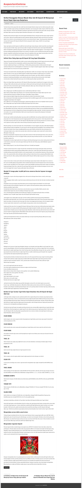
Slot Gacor (4, 11)
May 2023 (62, 134)
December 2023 (63, 132)
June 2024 (62, 122)
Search (60, 17)
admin (11, 23)
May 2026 (62, 83)
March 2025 (62, 107)
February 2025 (63, 109)
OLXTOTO (45, 485)
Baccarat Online (63, 147)
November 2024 (63, 114)
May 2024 (62, 124)
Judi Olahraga (30, 11)
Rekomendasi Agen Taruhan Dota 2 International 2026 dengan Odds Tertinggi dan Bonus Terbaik (68, 50)
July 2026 (62, 80)
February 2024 (63, 129)
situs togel (61, 176)
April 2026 (62, 85)
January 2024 (63, 131)
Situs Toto (61, 169)
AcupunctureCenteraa (15, 4)
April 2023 (62, 136)
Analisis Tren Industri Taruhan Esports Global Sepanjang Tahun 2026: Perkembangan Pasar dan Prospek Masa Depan (68, 38)
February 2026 (63, 88)
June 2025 (62, 102)
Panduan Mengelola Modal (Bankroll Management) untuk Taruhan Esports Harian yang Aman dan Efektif (68, 44)
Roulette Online (40, 11)
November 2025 (63, 94)
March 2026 (62, 87)
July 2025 (62, 100)
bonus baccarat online (62, 11)
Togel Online (63, 162)
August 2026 (63, 78)
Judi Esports (21, 11)
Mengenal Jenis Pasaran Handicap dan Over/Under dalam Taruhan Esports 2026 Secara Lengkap (67, 55)
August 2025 (63, 99)
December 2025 (63, 92)
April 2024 (62, 126)
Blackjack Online (50, 11)
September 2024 (63, 117)
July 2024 (62, 121)
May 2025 (62, 104)
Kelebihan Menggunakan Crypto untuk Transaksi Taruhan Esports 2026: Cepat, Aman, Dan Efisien (67, 33)
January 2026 (63, 90)
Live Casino (62, 153)
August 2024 (63, 119)
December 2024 (63, 112)
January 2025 (63, 110)
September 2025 (63, 97)
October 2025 (63, 95)
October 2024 (63, 115)
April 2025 (62, 105)
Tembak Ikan (62, 160)
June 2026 (62, 82)
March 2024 (62, 127)
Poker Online (13, 11)
